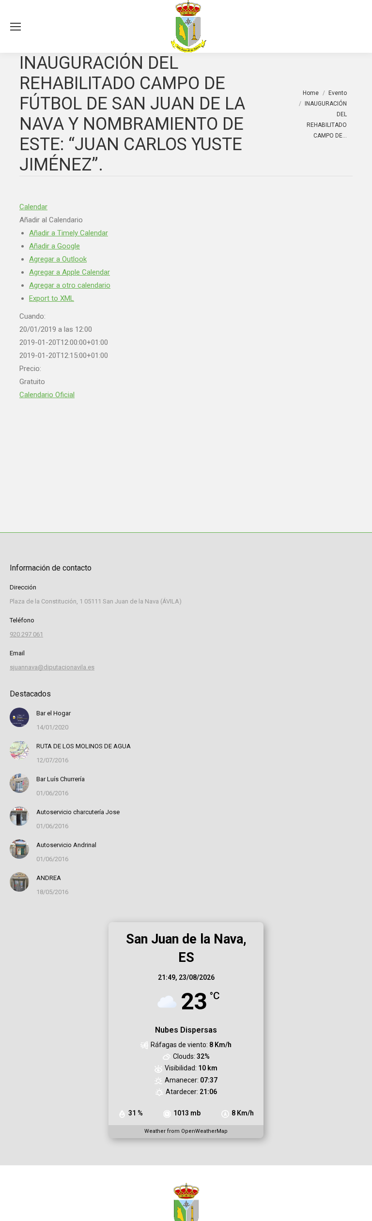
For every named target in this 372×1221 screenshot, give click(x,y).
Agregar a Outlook (58, 259)
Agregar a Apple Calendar (69, 272)
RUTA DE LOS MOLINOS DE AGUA (83, 746)
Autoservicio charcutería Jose (78, 812)
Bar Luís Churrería (60, 779)
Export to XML (51, 298)
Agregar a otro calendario (69, 285)
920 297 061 (26, 634)
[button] (51, 220)
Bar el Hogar (53, 713)
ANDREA (48, 877)
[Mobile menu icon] (15, 26)
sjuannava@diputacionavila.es (52, 667)
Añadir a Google (54, 246)
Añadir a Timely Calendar (68, 233)
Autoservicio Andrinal (66, 845)
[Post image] (19, 717)
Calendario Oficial (47, 394)
